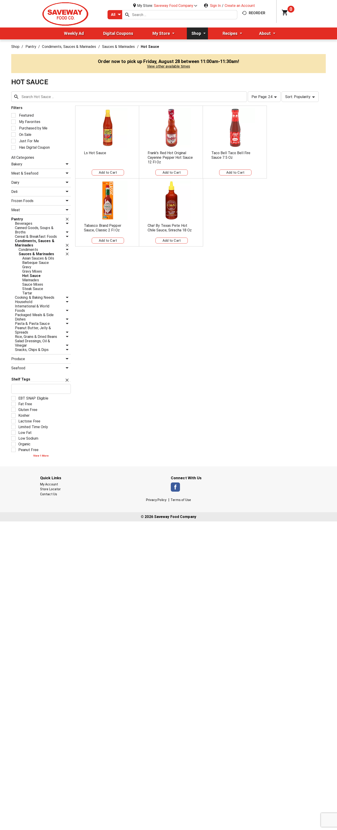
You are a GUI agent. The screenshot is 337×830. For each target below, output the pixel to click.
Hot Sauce (150, 46)
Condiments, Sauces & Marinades (69, 46)
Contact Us (48, 494)
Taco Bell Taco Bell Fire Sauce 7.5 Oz (230, 155)
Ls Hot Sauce (95, 153)
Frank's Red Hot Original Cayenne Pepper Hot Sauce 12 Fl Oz (170, 157)
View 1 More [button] (41, 455)
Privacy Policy (156, 500)
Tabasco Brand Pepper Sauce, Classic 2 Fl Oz (102, 227)
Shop (15, 46)
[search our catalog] (127, 14)
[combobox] (115, 14)
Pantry (30, 46)
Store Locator (50, 489)
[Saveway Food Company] (65, 13)
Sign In (215, 5)
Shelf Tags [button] (20, 379)
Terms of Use (181, 500)
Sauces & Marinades (118, 46)
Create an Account (240, 5)
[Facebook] (175, 487)
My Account (49, 484)
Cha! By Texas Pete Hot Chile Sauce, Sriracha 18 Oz (170, 227)
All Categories (22, 157)
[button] (175, 5)
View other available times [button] (168, 66)
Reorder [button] (257, 13)
